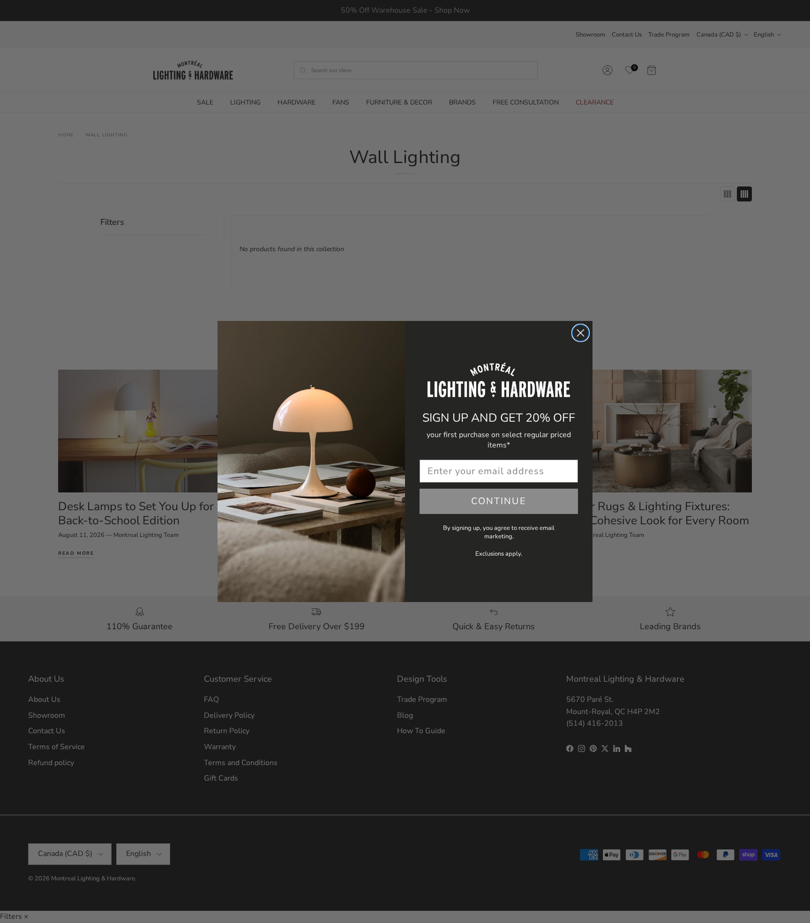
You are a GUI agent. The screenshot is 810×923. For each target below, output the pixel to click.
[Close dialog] (580, 333)
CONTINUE (498, 501)
